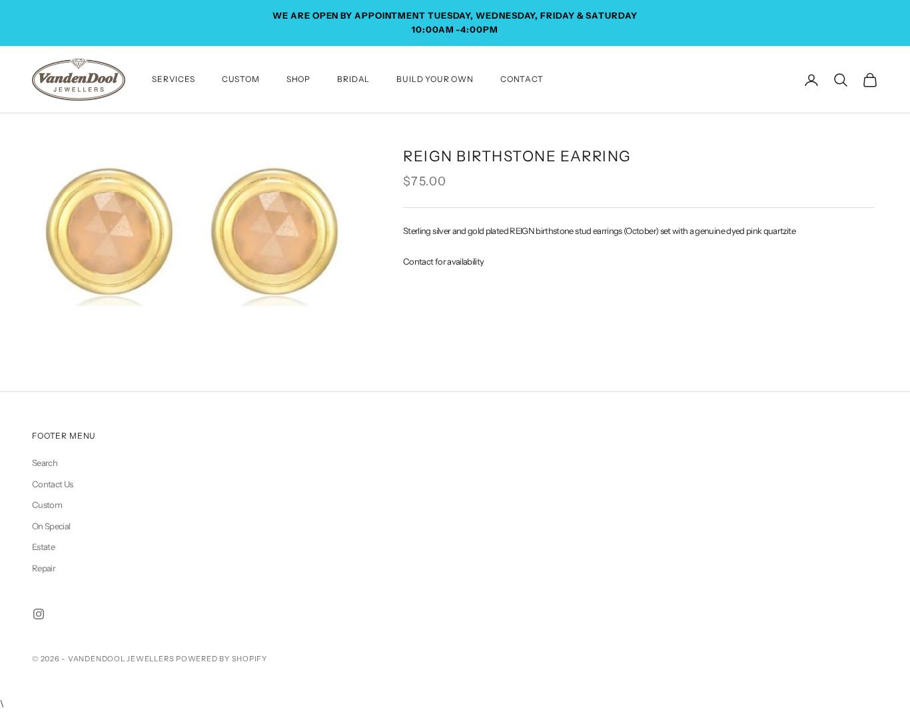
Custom (241, 79)
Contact (522, 79)
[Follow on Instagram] (38, 614)
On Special (51, 526)
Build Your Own (435, 79)
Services (173, 79)
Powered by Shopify (221, 658)
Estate (43, 546)
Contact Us (52, 484)
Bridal (353, 79)
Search (44, 462)
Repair (43, 568)
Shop (298, 79)
